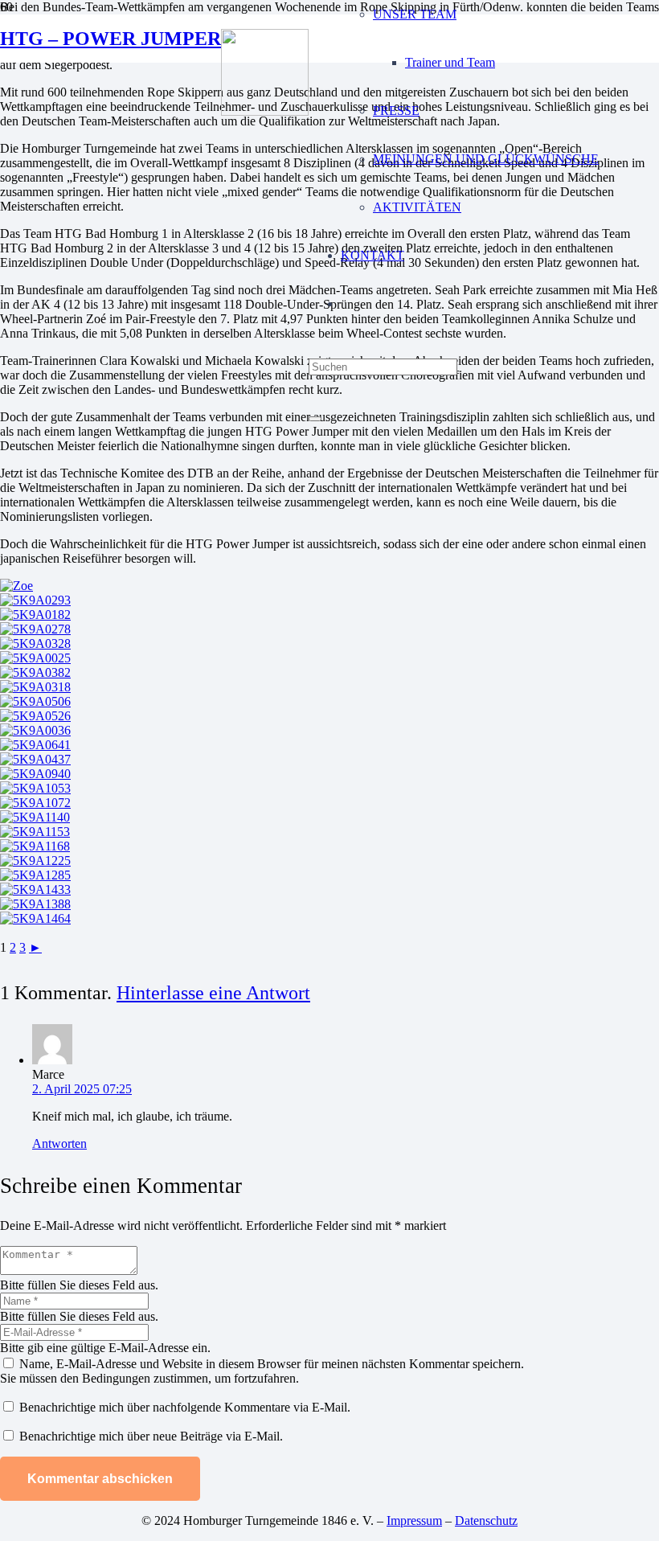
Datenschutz (486, 1520)
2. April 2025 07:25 (82, 1089)
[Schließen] (315, 418)
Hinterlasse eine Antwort (213, 992)
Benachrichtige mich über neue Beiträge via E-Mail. (151, 1436)
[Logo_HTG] (265, 111)
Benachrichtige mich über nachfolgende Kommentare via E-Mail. (184, 1407)
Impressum (414, 1520)
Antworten (59, 1143)
